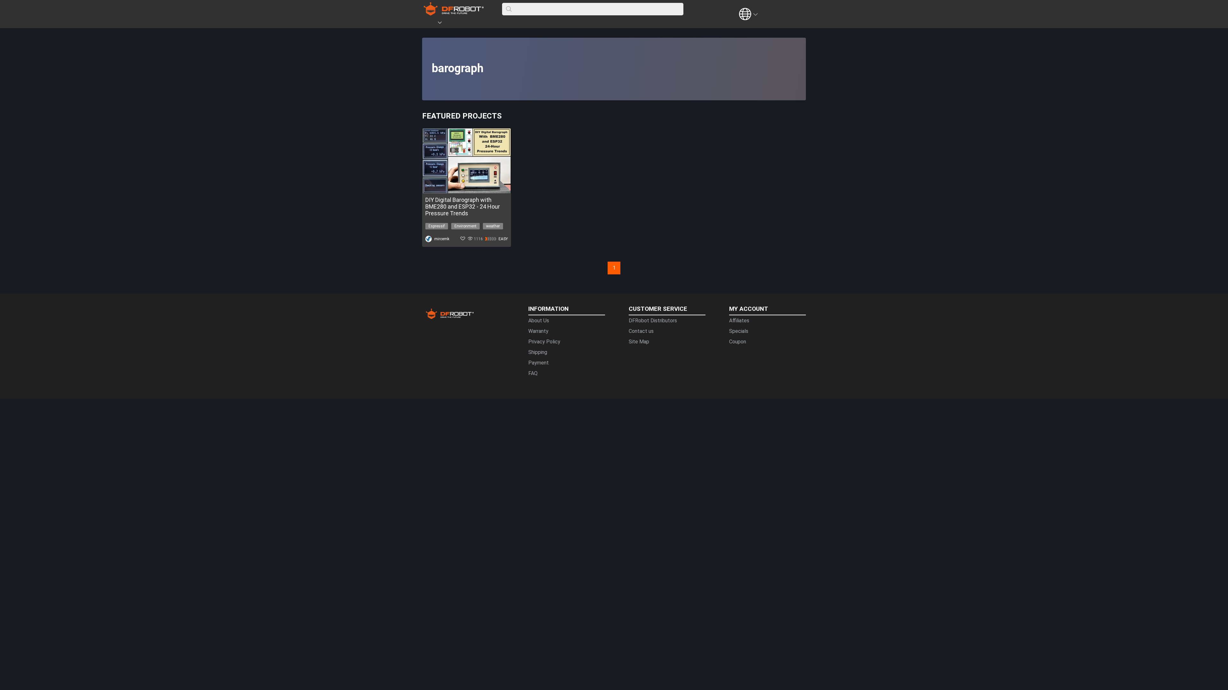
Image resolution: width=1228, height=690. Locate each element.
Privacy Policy (544, 342)
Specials (738, 331)
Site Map (639, 342)
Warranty (538, 331)
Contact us (641, 331)
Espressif (437, 226)
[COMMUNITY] (444, 23)
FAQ (533, 373)
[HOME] (431, 23)
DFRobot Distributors (653, 321)
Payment (538, 363)
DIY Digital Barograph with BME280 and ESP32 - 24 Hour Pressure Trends (462, 206)
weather (493, 226)
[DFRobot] (454, 13)
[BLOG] (475, 23)
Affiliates (739, 321)
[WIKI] (466, 23)
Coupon (737, 342)
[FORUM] (456, 23)
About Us (538, 321)
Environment (465, 226)
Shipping (537, 352)
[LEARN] (485, 23)
